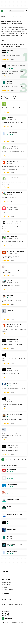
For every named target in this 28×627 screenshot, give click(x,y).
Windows (3, 16)
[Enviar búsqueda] (10, 11)
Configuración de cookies (7, 607)
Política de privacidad (6, 597)
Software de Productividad (14, 16)
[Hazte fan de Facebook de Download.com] (3, 614)
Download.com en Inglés (7, 589)
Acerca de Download (6, 582)
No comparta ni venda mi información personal (12, 604)
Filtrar (2, 40)
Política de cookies (6, 602)
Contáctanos (4, 587)
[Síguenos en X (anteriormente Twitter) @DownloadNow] (6, 614)
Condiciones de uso (6, 599)
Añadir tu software (6, 584)
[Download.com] (4, 11)
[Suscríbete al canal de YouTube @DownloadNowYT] (8, 614)
